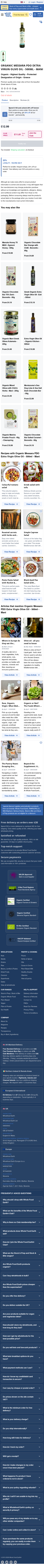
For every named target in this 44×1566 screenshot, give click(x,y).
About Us (4, 1021)
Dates (3, 982)
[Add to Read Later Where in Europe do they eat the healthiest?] (19, 620)
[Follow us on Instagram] (11, 1562)
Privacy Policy (29, 1009)
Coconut (4, 975)
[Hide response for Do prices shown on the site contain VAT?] (39, 1398)
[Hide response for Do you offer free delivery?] (39, 1296)
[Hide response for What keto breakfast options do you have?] (39, 1357)
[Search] (26, 14)
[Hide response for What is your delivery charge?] (39, 1419)
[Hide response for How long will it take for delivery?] (39, 1438)
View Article (10, 675)
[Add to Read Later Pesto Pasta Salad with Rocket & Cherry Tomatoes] (19, 559)
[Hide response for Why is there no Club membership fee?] (39, 1222)
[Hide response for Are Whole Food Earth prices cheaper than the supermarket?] (39, 1286)
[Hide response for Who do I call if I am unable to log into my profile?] (39, 1497)
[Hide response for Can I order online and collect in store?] (39, 1530)
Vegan (3, 1003)
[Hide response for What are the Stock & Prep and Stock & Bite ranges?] (39, 1254)
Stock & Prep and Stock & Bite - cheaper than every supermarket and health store (20, 7)
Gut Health (5, 1009)
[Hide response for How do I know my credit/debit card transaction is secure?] (39, 1378)
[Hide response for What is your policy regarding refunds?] (39, 1487)
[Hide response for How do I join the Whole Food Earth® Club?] (39, 1243)
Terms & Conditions (31, 1013)
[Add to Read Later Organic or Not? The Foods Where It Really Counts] (41, 682)
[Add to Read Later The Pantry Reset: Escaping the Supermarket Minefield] (19, 743)
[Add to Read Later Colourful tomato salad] (19, 464)
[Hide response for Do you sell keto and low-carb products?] (39, 1347)
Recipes (4, 1028)
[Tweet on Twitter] (6, 1562)
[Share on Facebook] (2, 1562)
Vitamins (24, 975)
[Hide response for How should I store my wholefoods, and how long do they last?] (39, 1326)
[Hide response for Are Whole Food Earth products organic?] (39, 1265)
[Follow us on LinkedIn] (15, 1562)
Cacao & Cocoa (26, 965)
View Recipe (9, 504)
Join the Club (32, 134)
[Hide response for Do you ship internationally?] (39, 1428)
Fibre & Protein (6, 1006)
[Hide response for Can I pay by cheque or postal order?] (39, 1388)
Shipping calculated (18, 150)
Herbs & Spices (26, 959)
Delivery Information (31, 993)
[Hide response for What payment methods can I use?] (39, 1368)
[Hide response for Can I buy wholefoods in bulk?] (39, 1275)
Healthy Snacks (26, 972)
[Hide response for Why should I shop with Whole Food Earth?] (39, 1201)
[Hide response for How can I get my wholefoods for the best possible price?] (39, 1337)
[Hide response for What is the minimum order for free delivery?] (39, 1409)
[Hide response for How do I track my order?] (39, 1447)
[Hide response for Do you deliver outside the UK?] (39, 1305)
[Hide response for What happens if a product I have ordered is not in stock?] (39, 1477)
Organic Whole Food (8, 996)
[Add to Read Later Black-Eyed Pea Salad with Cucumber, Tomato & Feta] (41, 559)
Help (5, 2)
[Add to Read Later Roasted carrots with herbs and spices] (19, 511)
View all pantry (26, 978)
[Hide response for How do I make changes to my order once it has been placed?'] (39, 1466)
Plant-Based (5, 1000)
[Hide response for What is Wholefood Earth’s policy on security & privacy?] (39, 1508)
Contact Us (28, 1000)
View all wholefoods (8, 985)
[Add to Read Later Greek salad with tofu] (41, 464)
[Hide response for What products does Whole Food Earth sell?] (39, 1232)
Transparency (6, 1031)
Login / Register (37, 2)
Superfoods (5, 978)
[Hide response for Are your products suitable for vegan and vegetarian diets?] (39, 1315)
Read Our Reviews (30, 1006)
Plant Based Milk (27, 969)
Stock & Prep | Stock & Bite (10, 993)
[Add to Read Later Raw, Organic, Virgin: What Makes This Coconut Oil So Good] (19, 682)
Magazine (4, 1024)
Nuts (2, 955)
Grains (3, 962)
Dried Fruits (5, 972)
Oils (22, 962)
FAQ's (26, 1003)
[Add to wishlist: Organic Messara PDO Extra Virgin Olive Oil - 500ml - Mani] (40, 21)
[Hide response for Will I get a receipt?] (39, 1456)
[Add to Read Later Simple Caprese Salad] (41, 511)
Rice (2, 965)
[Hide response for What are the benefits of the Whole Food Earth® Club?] (39, 1212)
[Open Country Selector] (24, 2)
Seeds (3, 959)
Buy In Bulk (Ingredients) (10, 1034)
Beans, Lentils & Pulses (9, 969)
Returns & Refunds (30, 996)
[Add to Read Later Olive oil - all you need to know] (41, 620)
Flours (23, 955)
